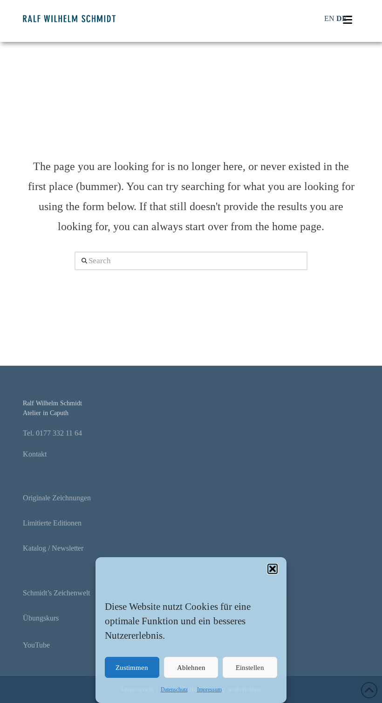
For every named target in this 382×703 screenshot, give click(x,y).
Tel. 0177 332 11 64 (52, 433)
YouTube (36, 645)
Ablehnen (191, 667)
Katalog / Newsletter (53, 548)
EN (329, 18)
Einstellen (250, 667)
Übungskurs (41, 618)
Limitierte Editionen (52, 523)
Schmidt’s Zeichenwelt (56, 593)
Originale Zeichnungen (57, 498)
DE (341, 18)
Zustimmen (132, 667)
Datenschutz (174, 689)
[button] (272, 568)
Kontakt (35, 454)
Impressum (209, 689)
